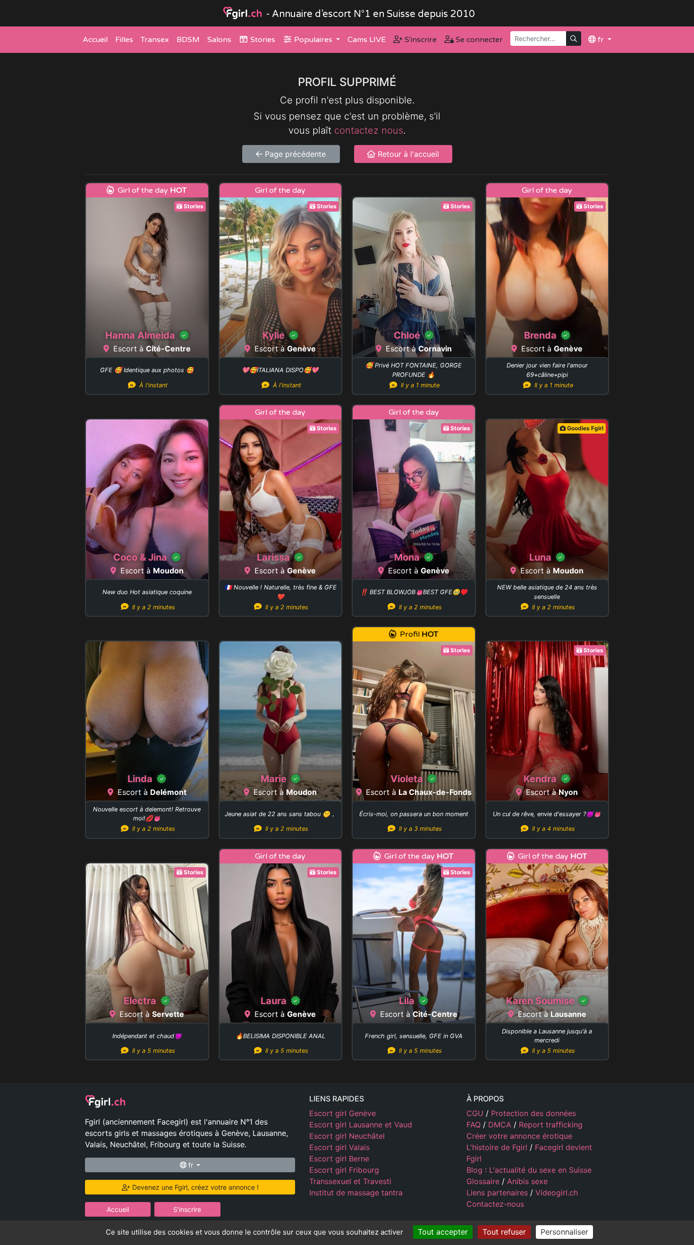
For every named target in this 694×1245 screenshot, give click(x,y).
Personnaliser (564, 1231)
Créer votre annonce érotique (519, 1136)
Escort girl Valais (339, 1147)
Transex (155, 39)
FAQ (474, 1124)
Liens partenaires (498, 1192)
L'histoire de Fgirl (498, 1147)
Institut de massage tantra (356, 1192)
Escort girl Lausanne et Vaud (360, 1124)
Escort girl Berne (339, 1158)
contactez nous (368, 130)
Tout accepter (443, 1231)
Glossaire (484, 1181)
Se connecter (478, 39)
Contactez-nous (495, 1204)
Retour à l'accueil (407, 154)
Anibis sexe (527, 1181)
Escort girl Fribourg (344, 1170)
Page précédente (294, 154)
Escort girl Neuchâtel (347, 1136)
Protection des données (533, 1113)
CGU (476, 1113)
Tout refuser (504, 1231)
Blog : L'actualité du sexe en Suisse (529, 1170)
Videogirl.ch (556, 1192)
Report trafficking (551, 1124)
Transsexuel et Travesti (350, 1181)
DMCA (501, 1124)
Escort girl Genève (342, 1113)
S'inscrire (420, 39)
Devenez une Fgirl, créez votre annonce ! (194, 1187)
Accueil (95, 39)
